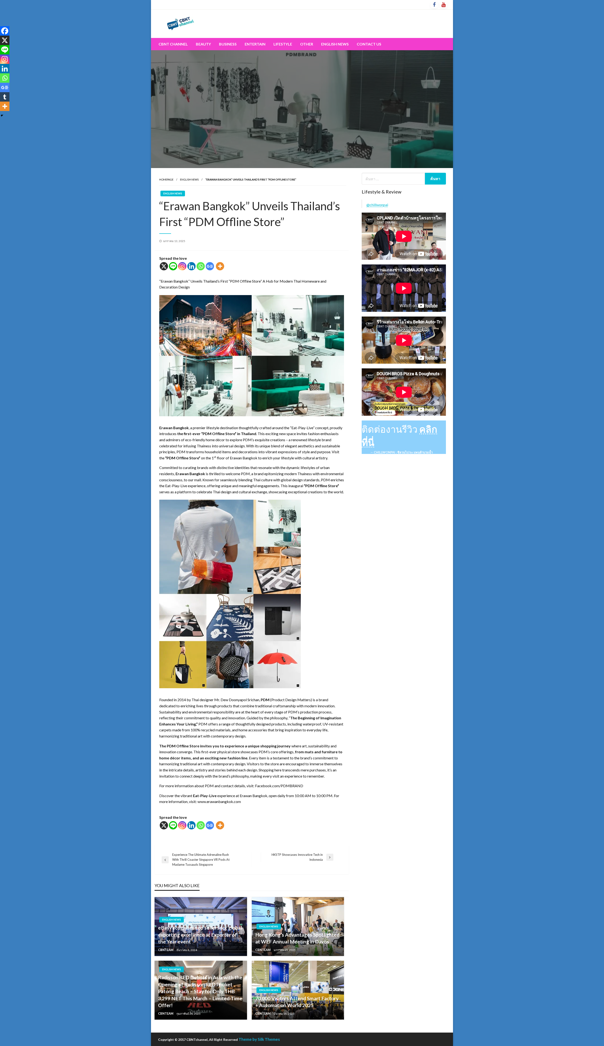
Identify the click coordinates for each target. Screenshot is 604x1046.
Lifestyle (282, 44)
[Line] (173, 266)
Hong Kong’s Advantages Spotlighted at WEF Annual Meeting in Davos (297, 938)
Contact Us (369, 44)
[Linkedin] (191, 266)
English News (335, 44)
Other (306, 44)
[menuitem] (173, 44)
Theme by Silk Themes (259, 1039)
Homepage (166, 179)
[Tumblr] (4, 97)
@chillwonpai (377, 204)
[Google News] (210, 266)
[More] (220, 266)
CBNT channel (173, 44)
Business (228, 44)
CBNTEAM (166, 950)
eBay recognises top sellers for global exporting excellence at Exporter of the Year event (200, 934)
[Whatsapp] (201, 266)
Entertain (255, 44)
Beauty (203, 44)
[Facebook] (4, 31)
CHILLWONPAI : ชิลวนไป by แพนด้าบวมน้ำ (403, 452)
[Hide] (2, 115)
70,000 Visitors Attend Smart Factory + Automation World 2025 (297, 1001)
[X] (164, 266)
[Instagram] (182, 266)
